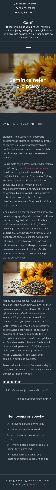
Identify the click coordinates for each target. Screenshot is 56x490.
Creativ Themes (38, 484)
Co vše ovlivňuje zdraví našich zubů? (28, 390)
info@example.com (27, 12)
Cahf (28, 22)
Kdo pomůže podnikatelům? (32, 398)
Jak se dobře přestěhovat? (25, 429)
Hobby (39, 123)
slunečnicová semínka (36, 168)
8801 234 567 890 (27, 8)
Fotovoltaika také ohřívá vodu (27, 423)
